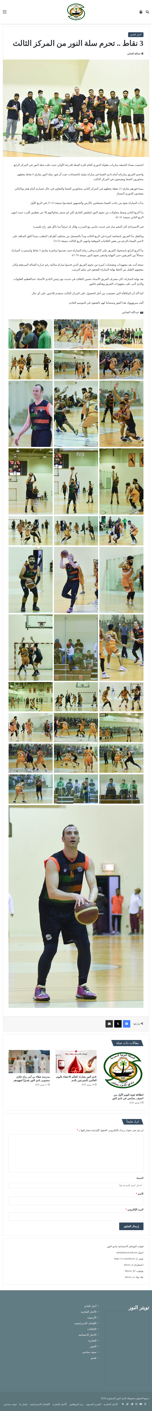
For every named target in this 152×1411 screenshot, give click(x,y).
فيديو (93, 1357)
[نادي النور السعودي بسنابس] (76, 12)
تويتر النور (139, 1307)
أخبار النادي (135, 34)
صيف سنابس (89, 1352)
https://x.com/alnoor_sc (126, 1258)
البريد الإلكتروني (134, 1209)
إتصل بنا (23, 1404)
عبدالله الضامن (134, 53)
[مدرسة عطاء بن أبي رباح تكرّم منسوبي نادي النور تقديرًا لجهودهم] (29, 1061)
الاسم (139, 1193)
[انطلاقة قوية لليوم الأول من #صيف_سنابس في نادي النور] (122, 1070)
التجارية (92, 1340)
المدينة (139, 1178)
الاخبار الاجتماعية (87, 1334)
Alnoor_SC (130, 1270)
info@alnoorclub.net (126, 1252)
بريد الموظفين (76, 1404)
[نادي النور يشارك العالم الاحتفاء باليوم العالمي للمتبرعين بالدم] (76, 1061)
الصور (93, 1346)
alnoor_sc (129, 1264)
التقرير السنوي (93, 1404)
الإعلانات (91, 1329)
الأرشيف (91, 1317)
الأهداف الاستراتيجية (85, 1323)
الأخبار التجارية (88, 1311)
